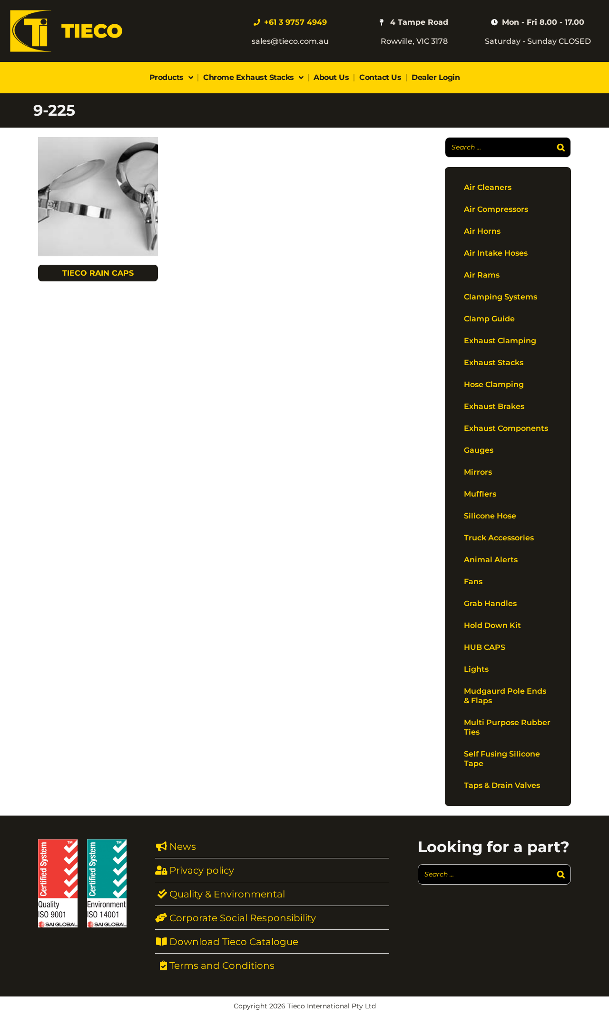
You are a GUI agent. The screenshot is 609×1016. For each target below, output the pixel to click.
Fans (473, 581)
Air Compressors (496, 209)
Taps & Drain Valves (502, 785)
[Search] (560, 147)
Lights (476, 669)
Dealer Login (436, 77)
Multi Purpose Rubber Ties (507, 727)
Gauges (478, 450)
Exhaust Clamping (500, 340)
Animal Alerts (491, 559)
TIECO (92, 30)
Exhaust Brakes (494, 406)
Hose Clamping (494, 384)
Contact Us (380, 77)
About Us (331, 77)
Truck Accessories (499, 537)
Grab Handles (490, 603)
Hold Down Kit (492, 625)
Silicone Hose (490, 515)
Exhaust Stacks (493, 362)
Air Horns (482, 231)
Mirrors (478, 472)
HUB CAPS (484, 647)
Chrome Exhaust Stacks (248, 77)
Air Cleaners (487, 187)
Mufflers (480, 493)
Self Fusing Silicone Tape (502, 758)
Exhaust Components (506, 428)
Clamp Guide (489, 318)
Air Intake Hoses (496, 253)
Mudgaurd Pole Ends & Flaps (505, 696)
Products (166, 77)
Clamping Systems (500, 296)
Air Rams (482, 274)
